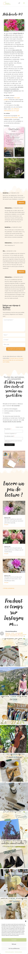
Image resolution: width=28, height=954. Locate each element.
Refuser (14, 944)
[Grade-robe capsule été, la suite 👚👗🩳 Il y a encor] (14, 710)
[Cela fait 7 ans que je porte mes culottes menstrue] (14, 854)
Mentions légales (18, 951)
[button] (25, 921)
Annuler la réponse (7, 309)
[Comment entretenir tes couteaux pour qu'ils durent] (14, 797)
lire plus (6, 524)
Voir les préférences (14, 948)
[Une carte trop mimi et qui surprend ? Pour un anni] (14, 912)
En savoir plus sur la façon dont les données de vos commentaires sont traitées (13, 360)
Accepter (14, 940)
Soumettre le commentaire (16, 349)
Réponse (21, 202)
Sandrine (5, 193)
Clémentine (8, 208)
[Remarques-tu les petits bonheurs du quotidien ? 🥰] (14, 652)
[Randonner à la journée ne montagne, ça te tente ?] (14, 681)
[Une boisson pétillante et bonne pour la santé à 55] (14, 883)
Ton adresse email (9, 436)
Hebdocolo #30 (7, 517)
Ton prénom (7, 429)
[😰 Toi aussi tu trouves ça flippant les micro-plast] (14, 768)
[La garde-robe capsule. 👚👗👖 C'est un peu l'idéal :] (14, 739)
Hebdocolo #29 (7, 546)
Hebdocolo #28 (7, 575)
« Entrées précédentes (8, 588)
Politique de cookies (9, 951)
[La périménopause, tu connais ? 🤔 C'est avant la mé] (14, 825)
